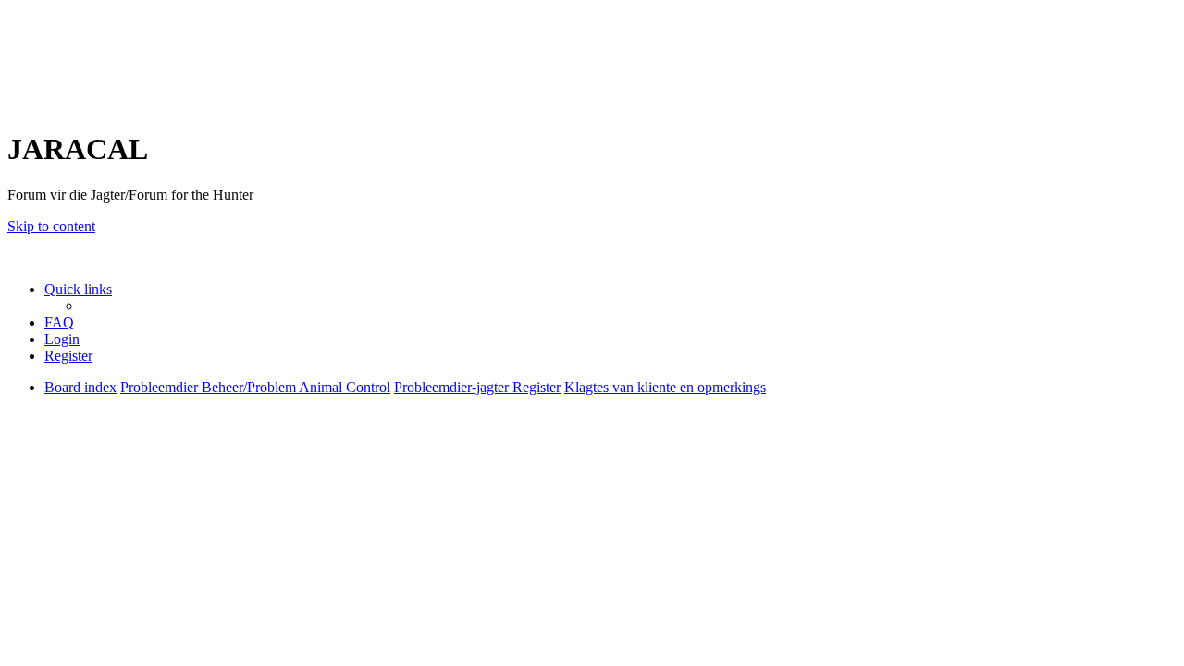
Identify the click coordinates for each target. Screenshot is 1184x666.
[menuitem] (59, 322)
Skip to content (51, 226)
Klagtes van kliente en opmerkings (171, 547)
